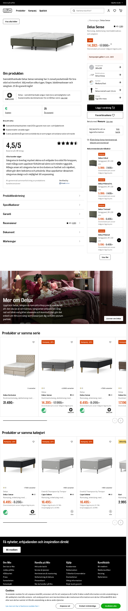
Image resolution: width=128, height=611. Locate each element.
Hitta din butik (41, 566)
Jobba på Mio (8, 570)
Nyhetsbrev (102, 577)
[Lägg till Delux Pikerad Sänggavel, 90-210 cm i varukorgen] (119, 240)
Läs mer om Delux (113, 318)
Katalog (101, 573)
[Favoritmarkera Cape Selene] (72, 442)
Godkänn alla (110, 606)
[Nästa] (120, 420)
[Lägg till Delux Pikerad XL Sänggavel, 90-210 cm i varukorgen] (119, 189)
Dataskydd (7, 584)
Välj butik (118, 130)
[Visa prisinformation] (111, 44)
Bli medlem (12, 549)
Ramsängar (94, 20)
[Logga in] (108, 10)
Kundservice (71, 566)
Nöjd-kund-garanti (74, 584)
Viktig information (74, 580)
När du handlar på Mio (44, 584)
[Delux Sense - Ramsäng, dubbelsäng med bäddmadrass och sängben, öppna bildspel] (42, 42)
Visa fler (105, 257)
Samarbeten (8, 580)
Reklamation (71, 570)
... (87, 20)
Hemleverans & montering (46, 573)
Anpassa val (65, 606)
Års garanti (48, 112)
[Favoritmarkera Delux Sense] (72, 342)
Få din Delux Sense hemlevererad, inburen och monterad (103, 141)
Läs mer (109, 121)
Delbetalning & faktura (44, 577)
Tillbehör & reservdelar (75, 573)
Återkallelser (71, 577)
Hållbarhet (7, 573)
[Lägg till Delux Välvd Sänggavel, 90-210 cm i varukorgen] (119, 163)
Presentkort (40, 580)
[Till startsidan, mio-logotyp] (7, 11)
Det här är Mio (9, 566)
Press (5, 577)
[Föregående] (114, 420)
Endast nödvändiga (87, 606)
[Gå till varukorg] (120, 10)
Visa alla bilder (11, 21)
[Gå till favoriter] (114, 10)
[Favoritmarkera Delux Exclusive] (34, 342)
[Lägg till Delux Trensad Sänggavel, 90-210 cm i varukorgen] (119, 215)
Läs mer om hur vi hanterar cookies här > (23, 606)
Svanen (8, 112)
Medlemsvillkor (104, 570)
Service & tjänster (42, 570)
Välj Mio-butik (116, 3)
